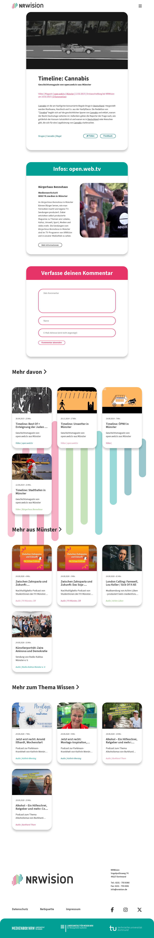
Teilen (91, 136)
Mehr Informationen (50, 245)
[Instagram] (125, 910)
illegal (58, 136)
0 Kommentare (59, 96)
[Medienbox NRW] (28, 928)
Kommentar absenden (52, 343)
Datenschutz (20, 909)
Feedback (107, 136)
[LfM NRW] (77, 928)
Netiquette (47, 909)
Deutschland (98, 105)
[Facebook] (112, 910)
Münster (70, 93)
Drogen (41, 136)
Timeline (43, 112)
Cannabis (42, 105)
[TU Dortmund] (125, 928)
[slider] (71, 67)
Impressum (73, 909)
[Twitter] (139, 910)
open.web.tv (59, 93)
